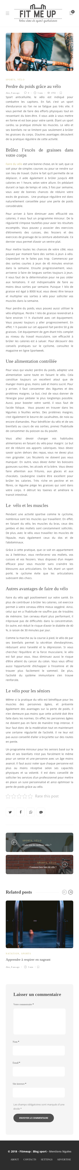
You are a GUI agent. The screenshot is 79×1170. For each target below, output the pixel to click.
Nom (16, 1041)
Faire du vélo (14, 164)
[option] (39, 934)
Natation (12, 953)
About (15, 1159)
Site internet (19, 1083)
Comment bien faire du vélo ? (43, 867)
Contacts (29, 1159)
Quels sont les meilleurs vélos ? (37, 845)
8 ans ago (15, 93)
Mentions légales (60, 1151)
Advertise (64, 1159)
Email (16, 1062)
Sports (11, 79)
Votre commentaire (23, 1004)
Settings (47, 1159)
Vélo (21, 79)
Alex (8, 93)
